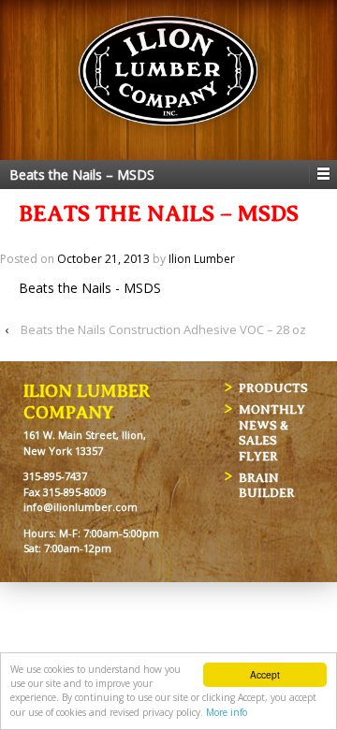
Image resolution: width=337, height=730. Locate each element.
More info (226, 712)
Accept (265, 674)
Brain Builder (267, 485)
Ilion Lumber (201, 259)
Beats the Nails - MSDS (90, 288)
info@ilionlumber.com (80, 507)
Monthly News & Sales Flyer (272, 432)
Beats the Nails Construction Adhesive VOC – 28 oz (163, 329)
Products (273, 388)
